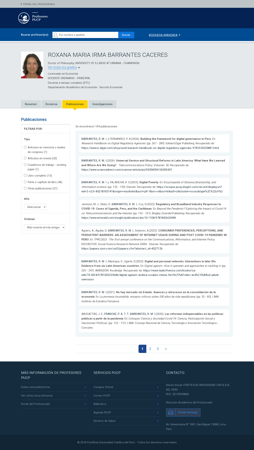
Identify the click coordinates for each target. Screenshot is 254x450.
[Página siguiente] (166, 349)
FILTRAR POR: (33, 129)
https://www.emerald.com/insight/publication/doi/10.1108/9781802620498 (128, 217)
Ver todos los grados (62, 67)
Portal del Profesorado (39, 4)
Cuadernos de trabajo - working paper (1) (47, 167)
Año (26, 198)
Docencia (51, 104)
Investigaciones (102, 104)
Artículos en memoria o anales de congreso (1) (46, 150)
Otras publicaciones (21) (42, 188)
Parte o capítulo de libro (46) (45, 182)
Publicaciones (75, 104)
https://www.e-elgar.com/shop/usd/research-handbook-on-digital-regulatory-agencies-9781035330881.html (150, 148)
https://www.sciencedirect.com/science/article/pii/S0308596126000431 (126, 169)
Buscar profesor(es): (35, 34)
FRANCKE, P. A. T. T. (116, 314)
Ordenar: (30, 219)
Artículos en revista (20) (42, 158)
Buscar (126, 34)
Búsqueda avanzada (163, 35)
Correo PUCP (102, 395)
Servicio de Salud (104, 421)
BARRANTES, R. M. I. (94, 139)
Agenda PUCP (102, 412)
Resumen (31, 104)
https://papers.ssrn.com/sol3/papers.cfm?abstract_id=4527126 (122, 248)
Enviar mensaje (187, 412)
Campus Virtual (103, 387)
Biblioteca (100, 404)
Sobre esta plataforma (35, 387)
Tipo (27, 139)
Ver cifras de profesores (37, 395)
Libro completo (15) (40, 175)
